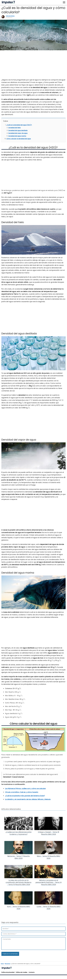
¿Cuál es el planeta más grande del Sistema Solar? (25, 796)
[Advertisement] (33, 64)
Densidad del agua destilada (17, 130)
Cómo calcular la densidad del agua (18, 139)
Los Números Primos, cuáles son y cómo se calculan (25, 788)
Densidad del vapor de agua (18, 133)
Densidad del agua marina (17, 136)
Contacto (32, 972)
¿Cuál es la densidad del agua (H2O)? (19, 125)
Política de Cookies (21, 972)
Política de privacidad (7, 972)
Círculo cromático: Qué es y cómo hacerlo (21, 792)
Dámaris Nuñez (10, 16)
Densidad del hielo (14, 128)
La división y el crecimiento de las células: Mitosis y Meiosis (28, 799)
